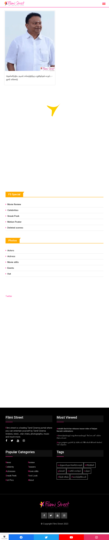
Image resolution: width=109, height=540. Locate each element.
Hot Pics (10, 480)
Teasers (32, 467)
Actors (10, 250)
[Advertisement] (27, 163)
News (8, 462)
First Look (32, 475)
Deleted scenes (15, 227)
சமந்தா (87, 471)
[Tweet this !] (46, 537)
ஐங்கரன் (61, 471)
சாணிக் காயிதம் (74, 471)
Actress (11, 256)
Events (10, 268)
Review (31, 462)
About (31, 480)
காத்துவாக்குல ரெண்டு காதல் (70, 465)
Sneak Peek (13, 216)
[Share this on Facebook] (21, 537)
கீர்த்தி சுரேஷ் (63, 477)
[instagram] (96, 537)
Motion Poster (14, 222)
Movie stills (13, 262)
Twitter (9, 296)
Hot (9, 274)
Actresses (10, 471)
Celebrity (10, 467)
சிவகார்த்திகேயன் (78, 477)
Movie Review (14, 204)
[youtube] (71, 537)
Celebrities (12, 210)
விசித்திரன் (89, 465)
